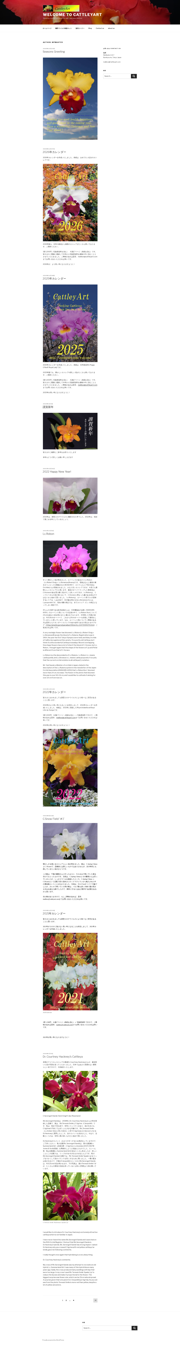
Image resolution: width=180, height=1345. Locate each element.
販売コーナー (80, 28)
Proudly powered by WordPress (53, 1340)
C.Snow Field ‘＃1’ (53, 818)
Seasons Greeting (54, 51)
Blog (90, 28)
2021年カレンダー (54, 913)
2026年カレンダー (54, 152)
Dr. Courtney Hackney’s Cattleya (63, 1056)
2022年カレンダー (54, 692)
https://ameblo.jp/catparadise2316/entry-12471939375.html (70, 625)
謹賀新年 (48, 407)
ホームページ (47, 28)
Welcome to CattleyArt (72, 14)
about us (111, 28)
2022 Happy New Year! (57, 471)
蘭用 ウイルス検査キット (63, 28)
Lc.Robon (48, 533)
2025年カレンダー (54, 278)
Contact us (100, 28)
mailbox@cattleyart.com (87, 385)
